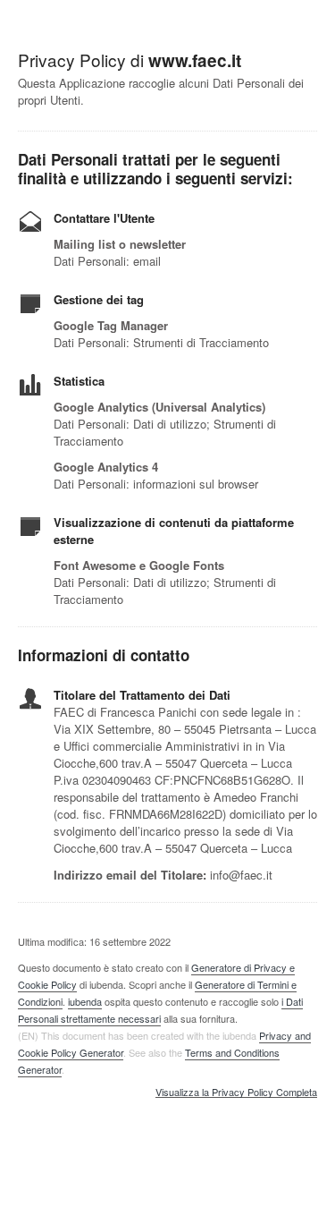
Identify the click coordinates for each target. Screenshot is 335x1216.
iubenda (85, 1001)
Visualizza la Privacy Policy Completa (236, 1092)
